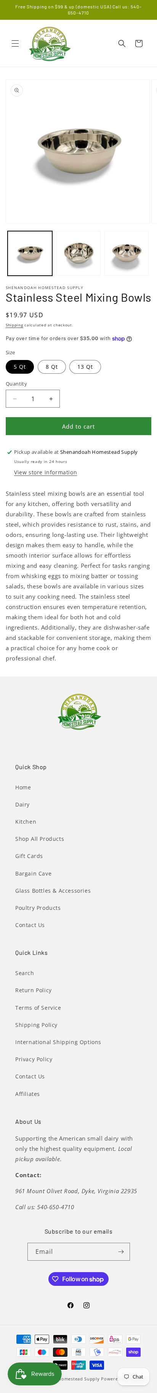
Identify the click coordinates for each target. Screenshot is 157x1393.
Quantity (16, 383)
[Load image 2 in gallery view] (78, 253)
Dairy (22, 804)
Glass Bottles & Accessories (53, 890)
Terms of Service (38, 1007)
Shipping (14, 325)
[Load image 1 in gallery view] (30, 253)
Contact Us (30, 925)
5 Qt (20, 366)
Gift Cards (29, 856)
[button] (15, 43)
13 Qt (85, 366)
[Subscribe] (121, 1252)
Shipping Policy (36, 1024)
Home (23, 787)
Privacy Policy (33, 1059)
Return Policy (33, 990)
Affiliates (27, 1093)
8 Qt (52, 366)
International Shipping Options (58, 1042)
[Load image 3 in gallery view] (126, 253)
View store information (45, 472)
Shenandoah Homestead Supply (64, 1379)
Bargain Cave (33, 873)
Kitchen (25, 821)
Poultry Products (38, 907)
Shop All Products (39, 838)
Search (24, 973)
